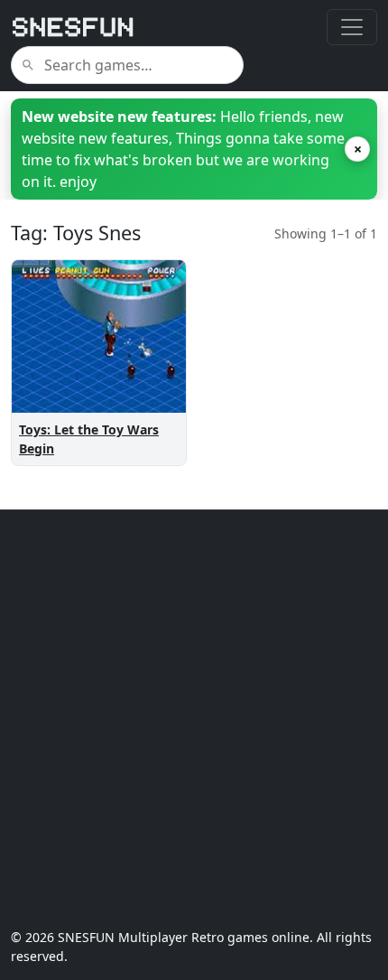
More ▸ (148, 409)
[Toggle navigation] (352, 27)
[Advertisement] (194, 719)
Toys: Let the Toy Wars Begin (89, 439)
